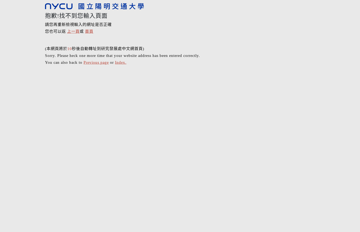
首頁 (89, 31)
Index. (120, 62)
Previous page (96, 62)
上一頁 (73, 31)
